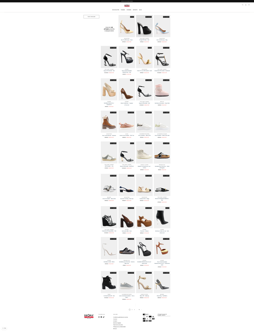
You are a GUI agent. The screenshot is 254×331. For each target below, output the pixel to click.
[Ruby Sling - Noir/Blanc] (162, 282)
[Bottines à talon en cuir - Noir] (162, 217)
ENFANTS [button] (135, 10)
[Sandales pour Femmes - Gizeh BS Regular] (162, 152)
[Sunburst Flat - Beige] (144, 185)
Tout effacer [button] (91, 16)
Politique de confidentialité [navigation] (119, 326)
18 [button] (139, 309)
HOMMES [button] (129, 10)
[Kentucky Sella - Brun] (126, 217)
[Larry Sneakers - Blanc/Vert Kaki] (162, 122)
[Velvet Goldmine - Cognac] (126, 89)
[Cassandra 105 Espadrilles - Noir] (109, 217)
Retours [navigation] (115, 328)
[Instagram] (99, 317)
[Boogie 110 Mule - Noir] (144, 26)
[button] (242, 5)
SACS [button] (140, 10)
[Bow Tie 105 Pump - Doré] (126, 26)
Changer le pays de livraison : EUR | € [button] (162, 315)
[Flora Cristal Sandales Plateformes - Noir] (126, 57)
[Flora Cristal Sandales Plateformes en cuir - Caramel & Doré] (162, 248)
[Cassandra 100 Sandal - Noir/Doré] (162, 57)
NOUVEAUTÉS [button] (115, 10)
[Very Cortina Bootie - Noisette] (109, 122)
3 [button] (134, 309)
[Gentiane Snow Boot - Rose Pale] (162, 89)
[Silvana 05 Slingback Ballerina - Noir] (162, 185)
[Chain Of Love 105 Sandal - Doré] (144, 57)
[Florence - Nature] (144, 217)
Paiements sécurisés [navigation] (118, 325)
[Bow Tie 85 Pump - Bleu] (162, 26)
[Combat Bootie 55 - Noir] (109, 282)
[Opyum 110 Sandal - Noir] (109, 57)
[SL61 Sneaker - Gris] (109, 152)
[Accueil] (127, 6)
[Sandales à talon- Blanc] (109, 248)
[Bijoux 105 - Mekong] (144, 282)
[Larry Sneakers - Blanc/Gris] (144, 122)
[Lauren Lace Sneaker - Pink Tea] (126, 122)
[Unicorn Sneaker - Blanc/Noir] (109, 185)
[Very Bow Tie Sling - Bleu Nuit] (126, 185)
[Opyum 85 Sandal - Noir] (144, 89)
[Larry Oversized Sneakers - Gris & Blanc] (126, 282)
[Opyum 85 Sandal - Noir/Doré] (126, 152)
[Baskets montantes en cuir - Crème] (144, 152)
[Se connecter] (246, 5)
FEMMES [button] (123, 10)
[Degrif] (89, 316)
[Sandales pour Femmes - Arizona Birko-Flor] (126, 248)
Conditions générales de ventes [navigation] (120, 317)
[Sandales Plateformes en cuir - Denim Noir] (144, 248)
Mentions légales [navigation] (117, 323)
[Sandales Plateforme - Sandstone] (109, 89)
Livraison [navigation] (115, 321)
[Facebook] (101, 317)
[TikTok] (104, 317)
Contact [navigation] (115, 319)
